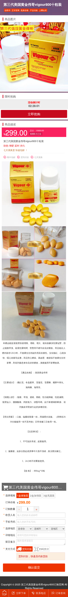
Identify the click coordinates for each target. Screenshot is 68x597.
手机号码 (9, 521)
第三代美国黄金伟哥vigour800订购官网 (42, 584)
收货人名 (9, 514)
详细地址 (9, 535)
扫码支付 (44, 549)
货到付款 (27, 549)
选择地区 (9, 528)
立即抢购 (34, 114)
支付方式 (9, 549)
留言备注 (9, 541)
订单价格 (9, 502)
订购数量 (9, 509)
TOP (4, 594)
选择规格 (9, 495)
